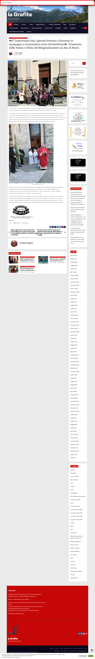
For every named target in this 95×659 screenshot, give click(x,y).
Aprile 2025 (73, 307)
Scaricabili (58, 28)
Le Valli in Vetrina (75, 504)
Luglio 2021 (73, 456)
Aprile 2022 (73, 426)
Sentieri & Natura (40, 24)
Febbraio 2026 (74, 273)
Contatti (29, 31)
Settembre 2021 (74, 449)
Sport (64, 24)
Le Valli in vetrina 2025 (76, 514)
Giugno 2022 (73, 419)
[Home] (10, 24)
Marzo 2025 (73, 310)
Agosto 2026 (73, 254)
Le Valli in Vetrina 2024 (76, 511)
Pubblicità (73, 28)
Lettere (65, 28)
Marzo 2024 (73, 350)
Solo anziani (72, 24)
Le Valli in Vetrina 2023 (76, 508)
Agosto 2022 (73, 413)
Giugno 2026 (73, 260)
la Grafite (20, 14)
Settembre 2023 (74, 370)
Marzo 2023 (73, 390)
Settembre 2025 (74, 290)
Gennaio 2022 (74, 436)
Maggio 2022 (73, 423)
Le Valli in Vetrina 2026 (54, 24)
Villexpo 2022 (73, 576)
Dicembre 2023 (74, 360)
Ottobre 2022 (74, 406)
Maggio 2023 (73, 383)
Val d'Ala (25, 38)
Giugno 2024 (73, 340)
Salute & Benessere (37, 28)
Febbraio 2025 (74, 313)
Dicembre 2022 (74, 399)
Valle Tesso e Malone (76, 569)
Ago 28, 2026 (23, 262)
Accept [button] (90, 656)
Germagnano (74, 491)
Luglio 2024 (73, 336)
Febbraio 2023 (74, 393)
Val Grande (73, 566)
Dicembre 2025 (74, 280)
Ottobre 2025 (74, 287)
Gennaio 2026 (74, 277)
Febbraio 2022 (74, 433)
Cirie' (71, 481)
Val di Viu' (72, 563)
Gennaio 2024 (74, 356)
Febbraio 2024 (74, 353)
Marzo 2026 (73, 270)
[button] (82, 28)
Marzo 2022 (73, 429)
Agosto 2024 (73, 333)
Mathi (71, 524)
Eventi (31, 24)
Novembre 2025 (74, 283)
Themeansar (34, 650)
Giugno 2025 (73, 300)
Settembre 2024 (74, 330)
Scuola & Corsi (48, 28)
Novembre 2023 (74, 363)
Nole (71, 528)
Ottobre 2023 (74, 366)
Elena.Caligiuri (19, 53)
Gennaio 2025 (74, 317)
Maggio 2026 (73, 264)
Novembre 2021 (74, 443)
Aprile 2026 (73, 267)
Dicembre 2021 (74, 439)
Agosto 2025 (73, 293)
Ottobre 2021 (73, 446)
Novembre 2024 (74, 323)
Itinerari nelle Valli (75, 498)
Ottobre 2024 (74, 327)
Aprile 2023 (73, 386)
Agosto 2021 (73, 453)
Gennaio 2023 (74, 396)
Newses (28, 650)
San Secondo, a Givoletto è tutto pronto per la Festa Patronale (58, 260)
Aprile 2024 (73, 346)
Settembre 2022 (74, 409)
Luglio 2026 (73, 257)
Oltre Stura (62, 257)
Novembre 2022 (74, 403)
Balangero (73, 471)
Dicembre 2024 (74, 320)
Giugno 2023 (73, 380)
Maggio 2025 (73, 303)
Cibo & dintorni (25, 28)
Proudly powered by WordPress (15, 650)
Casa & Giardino (13, 28)
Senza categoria (74, 549)
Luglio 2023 (73, 376)
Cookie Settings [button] (82, 656)
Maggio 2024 (73, 343)
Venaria (72, 573)
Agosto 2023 (73, 373)
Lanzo (72, 501)
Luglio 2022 (73, 416)
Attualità (16, 24)
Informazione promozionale (16, 31)
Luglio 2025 (73, 297)
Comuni (23, 24)
